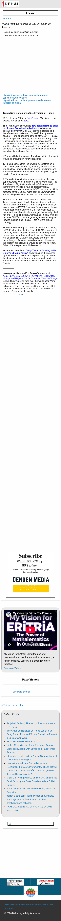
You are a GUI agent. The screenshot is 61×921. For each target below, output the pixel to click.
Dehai (19, 905)
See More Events (21, 692)
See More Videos (12, 668)
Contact (9, 908)
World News (35, 905)
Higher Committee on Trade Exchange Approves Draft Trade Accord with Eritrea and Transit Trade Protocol (31, 749)
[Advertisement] (30, 67)
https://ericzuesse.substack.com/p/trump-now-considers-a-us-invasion (25, 96)
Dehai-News (10, 905)
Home (20, 294)
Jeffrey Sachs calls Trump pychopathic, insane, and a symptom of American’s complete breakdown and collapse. (30, 799)
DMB (51, 905)
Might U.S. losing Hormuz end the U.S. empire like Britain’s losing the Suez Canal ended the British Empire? (32, 781)
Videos (45, 905)
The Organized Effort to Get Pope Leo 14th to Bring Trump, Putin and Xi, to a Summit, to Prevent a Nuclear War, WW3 (32, 734)
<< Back (7, 18)
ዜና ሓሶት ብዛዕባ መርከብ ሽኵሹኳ (21, 741)
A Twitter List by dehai (12, 705)
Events (25, 905)
